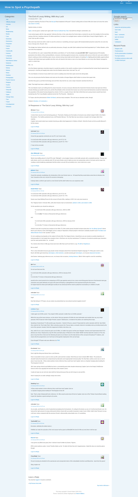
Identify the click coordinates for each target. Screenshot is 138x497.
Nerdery (8, 75)
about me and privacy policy (122, 27)
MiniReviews (9, 65)
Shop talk (8, 89)
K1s (87, 57)
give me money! (119, 37)
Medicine (8, 63)
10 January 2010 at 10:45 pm (38, 172)
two (52, 21)
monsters (97, 253)
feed (116, 32)
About (121, 3)
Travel (8, 102)
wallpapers (118, 42)
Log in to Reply (35, 126)
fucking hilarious (73, 256)
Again (30, 30)
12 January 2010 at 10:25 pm (38, 439)
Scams (8, 85)
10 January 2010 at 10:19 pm (38, 133)
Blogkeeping (9, 31)
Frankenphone (119, 51)
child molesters (59, 253)
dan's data (118, 29)
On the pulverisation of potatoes (123, 53)
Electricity (8, 39)
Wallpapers (129, 3)
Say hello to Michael (102, 485)
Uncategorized (10, 104)
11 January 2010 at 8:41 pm (37, 350)
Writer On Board (51, 97)
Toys (7, 99)
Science (8, 87)
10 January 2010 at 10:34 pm (38, 155)
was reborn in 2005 (33, 23)
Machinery (9, 58)
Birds (7, 29)
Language (9, 56)
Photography (9, 77)
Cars (7, 36)
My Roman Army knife (35, 483)
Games (8, 46)
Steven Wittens (80, 493)
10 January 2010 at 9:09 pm (37, 112)
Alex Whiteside (35, 153)
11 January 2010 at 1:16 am (37, 190)
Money (8, 68)
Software (8, 92)
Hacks (8, 48)
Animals (8, 24)
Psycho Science (10, 80)
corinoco (33, 309)
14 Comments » (43, 101)
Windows (8, 106)
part (55, 21)
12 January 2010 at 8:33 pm (37, 423)
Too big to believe (120, 56)
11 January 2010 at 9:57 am (37, 266)
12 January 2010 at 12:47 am (38, 406)
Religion (8, 82)
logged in (38, 480)
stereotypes (51, 253)
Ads (7, 19)
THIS (58, 340)
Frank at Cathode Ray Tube (61, 30)
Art (7, 26)
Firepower (9, 43)
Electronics (9, 41)
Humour (8, 53)
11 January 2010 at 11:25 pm (38, 385)
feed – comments (119, 34)
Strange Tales (10, 97)
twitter (116, 39)
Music (7, 72)
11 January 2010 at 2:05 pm (37, 311)
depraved (92, 253)
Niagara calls (118, 48)
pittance (33, 170)
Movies (8, 70)
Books (8, 34)
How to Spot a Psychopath (22, 7)
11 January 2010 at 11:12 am (38, 294)
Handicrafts (9, 51)
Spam (7, 94)
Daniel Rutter (34, 188)
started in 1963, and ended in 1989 (82, 203)
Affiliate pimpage (10, 22)
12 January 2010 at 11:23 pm (38, 458)
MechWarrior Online (11, 60)
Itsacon (33, 437)
